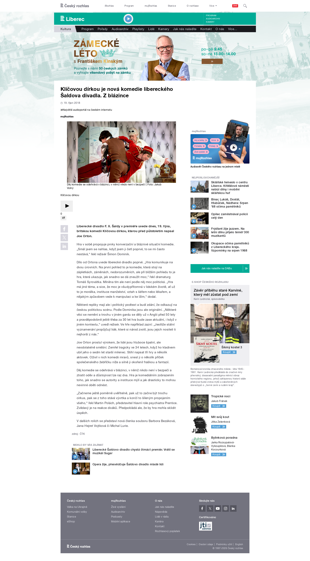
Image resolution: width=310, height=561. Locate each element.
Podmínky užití (224, 544)
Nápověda (161, 511)
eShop (71, 521)
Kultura (66, 29)
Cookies (191, 544)
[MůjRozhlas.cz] (67, 116)
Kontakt (206, 29)
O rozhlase (193, 6)
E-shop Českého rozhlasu (210, 282)
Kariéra (159, 521)
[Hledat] (245, 6)
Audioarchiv (213, 19)
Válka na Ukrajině (77, 506)
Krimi (214, 140)
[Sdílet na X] (64, 237)
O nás (220, 29)
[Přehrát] (67, 206)
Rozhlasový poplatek (167, 531)
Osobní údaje (206, 544)
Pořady (103, 29)
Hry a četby (199, 140)
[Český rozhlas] (75, 6)
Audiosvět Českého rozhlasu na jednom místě (215, 166)
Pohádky (198, 146)
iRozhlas (109, 6)
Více (232, 29)
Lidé (151, 29)
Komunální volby (77, 511)
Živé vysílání (199, 152)
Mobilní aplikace (120, 521)
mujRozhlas (151, 6)
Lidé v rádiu (162, 516)
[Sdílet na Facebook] (64, 229)
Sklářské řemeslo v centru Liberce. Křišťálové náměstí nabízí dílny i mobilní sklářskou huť (230, 188)
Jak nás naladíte (184, 29)
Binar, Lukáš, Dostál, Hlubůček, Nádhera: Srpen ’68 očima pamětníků (229, 203)
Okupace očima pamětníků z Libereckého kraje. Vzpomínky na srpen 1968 (230, 247)
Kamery (210, 22)
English (239, 544)
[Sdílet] (63, 218)
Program (129, 6)
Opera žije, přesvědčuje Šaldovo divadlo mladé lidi (128, 464)
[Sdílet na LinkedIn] (64, 246)
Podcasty (116, 516)
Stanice (172, 6)
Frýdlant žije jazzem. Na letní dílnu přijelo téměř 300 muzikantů (230, 232)
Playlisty (138, 29)
